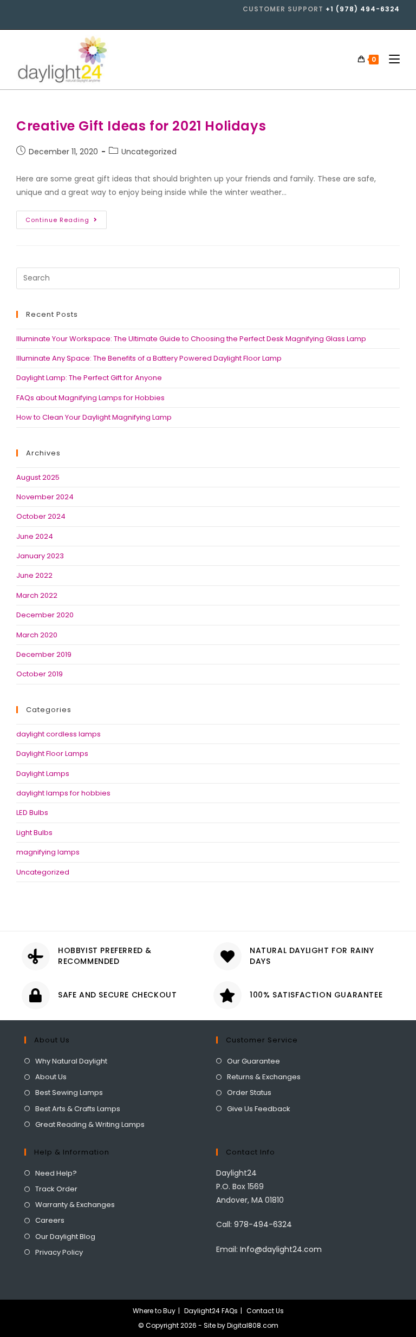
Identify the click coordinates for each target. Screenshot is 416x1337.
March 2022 (36, 595)
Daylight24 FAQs (211, 1310)
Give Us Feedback (258, 1109)
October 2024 (41, 516)
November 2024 (45, 497)
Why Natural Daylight (71, 1061)
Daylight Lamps (42, 773)
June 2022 (34, 575)
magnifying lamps (48, 852)
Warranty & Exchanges (75, 1204)
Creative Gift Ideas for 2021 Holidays (141, 126)
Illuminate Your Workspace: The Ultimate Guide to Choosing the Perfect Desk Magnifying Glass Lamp (191, 339)
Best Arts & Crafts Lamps (77, 1109)
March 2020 (36, 635)
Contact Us (265, 1310)
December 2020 (45, 615)
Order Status (249, 1092)
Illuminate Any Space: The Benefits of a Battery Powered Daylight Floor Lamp (149, 358)
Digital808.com (252, 1325)
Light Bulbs (34, 832)
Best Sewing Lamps (69, 1092)
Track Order (56, 1189)
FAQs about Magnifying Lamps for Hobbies (90, 398)
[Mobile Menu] (390, 59)
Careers (49, 1220)
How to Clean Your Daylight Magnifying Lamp (94, 417)
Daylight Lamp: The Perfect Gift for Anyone (89, 378)
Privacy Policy (59, 1252)
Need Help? (56, 1173)
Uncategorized (149, 151)
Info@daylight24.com (281, 1249)
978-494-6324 (263, 1224)
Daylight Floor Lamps (52, 753)
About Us (51, 1077)
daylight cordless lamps (58, 734)
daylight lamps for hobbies (63, 793)
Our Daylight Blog (65, 1236)
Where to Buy (154, 1310)
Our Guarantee (253, 1061)
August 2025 (38, 477)
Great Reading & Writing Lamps (90, 1124)
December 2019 (44, 654)
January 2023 (40, 556)
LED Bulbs (32, 812)
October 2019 (39, 674)
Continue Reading (66, 217)
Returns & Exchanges (264, 1077)
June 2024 (34, 536)
